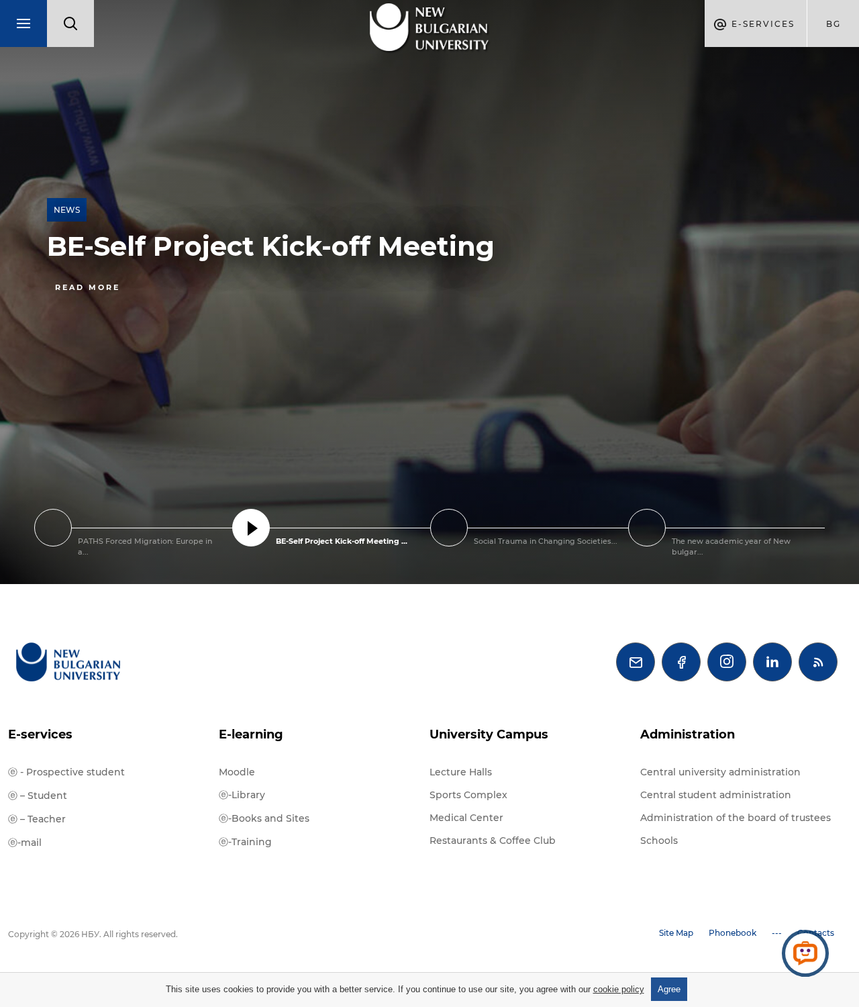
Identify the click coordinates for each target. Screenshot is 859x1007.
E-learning (251, 734)
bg (833, 24)
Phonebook (732, 933)
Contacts (815, 933)
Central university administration (720, 772)
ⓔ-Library (242, 795)
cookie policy (618, 989)
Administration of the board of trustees (735, 818)
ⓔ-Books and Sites (264, 818)
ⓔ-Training (245, 842)
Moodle (237, 772)
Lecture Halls (461, 772)
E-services (40, 734)
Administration (687, 734)
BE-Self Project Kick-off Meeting (271, 246)
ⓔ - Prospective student (66, 772)
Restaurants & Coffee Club (493, 840)
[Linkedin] (772, 661)
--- (777, 933)
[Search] (70, 23)
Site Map (676, 933)
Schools (659, 840)
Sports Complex (468, 795)
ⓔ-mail (25, 842)
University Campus (489, 734)
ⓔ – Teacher (37, 819)
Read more (87, 287)
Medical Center (466, 818)
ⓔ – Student (37, 795)
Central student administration (715, 795)
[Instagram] (726, 661)
